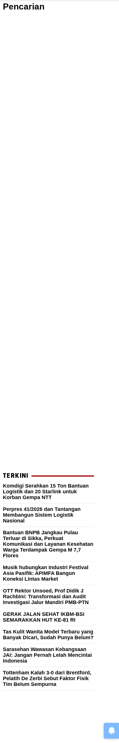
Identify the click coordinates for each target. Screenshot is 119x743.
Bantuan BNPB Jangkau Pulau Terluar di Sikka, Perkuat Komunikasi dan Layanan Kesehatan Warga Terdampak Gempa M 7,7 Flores (48, 544)
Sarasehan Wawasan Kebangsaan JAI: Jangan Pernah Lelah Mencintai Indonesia (47, 655)
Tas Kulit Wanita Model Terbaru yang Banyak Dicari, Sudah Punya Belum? (48, 634)
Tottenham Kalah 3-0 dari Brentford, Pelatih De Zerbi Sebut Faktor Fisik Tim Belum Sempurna (47, 678)
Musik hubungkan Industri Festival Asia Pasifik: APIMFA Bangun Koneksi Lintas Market (45, 573)
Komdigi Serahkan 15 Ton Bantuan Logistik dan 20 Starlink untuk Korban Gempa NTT (46, 491)
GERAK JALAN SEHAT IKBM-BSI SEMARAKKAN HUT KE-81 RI (43, 617)
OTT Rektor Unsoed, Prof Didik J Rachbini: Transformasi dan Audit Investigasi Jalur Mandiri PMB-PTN (46, 596)
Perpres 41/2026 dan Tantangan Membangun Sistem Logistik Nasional (42, 515)
